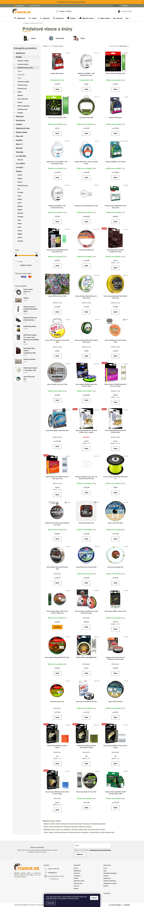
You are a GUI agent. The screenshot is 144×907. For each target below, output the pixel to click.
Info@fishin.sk (52, 872)
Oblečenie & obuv (23, 128)
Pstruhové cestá (22, 109)
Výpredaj (19, 152)
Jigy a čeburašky (23, 99)
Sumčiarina (20, 120)
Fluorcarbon (21, 74)
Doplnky (19, 140)
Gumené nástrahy (23, 64)
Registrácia (125, 5)
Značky (19, 171)
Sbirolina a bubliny (23, 61)
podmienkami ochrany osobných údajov (100, 850)
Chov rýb (19, 136)
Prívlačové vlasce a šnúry (25, 68)
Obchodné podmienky (110, 873)
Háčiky (20, 92)
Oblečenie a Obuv (79, 881)
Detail (57, 89)
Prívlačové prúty (22, 85)
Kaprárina (20, 116)
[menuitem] (19, 18)
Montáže (20, 113)
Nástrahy (20, 160)
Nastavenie (50, 903)
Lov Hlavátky (21, 156)
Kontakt (105, 886)
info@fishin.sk (20, 5)
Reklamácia (107, 878)
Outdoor (19, 124)
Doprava (106, 876)
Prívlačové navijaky (23, 81)
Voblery (20, 102)
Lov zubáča (20, 163)
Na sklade (27, 261)
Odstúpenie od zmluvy (110, 883)
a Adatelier (125, 905)
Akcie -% (19, 144)
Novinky (19, 148)
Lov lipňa (19, 167)
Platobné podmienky (109, 881)
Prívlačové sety (22, 88)
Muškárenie (20, 53)
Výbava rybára (21, 132)
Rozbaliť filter (25, 265)
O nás (105, 868)
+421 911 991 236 (35, 5)
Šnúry (19, 78)
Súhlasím (94, 898)
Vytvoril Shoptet (115, 905)
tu (78, 898)
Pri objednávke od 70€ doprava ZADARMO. (71, 2)
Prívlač (19, 57)
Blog (104, 871)
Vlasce (20, 71)
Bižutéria (20, 95)
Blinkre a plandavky (24, 106)
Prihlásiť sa (79, 854)
